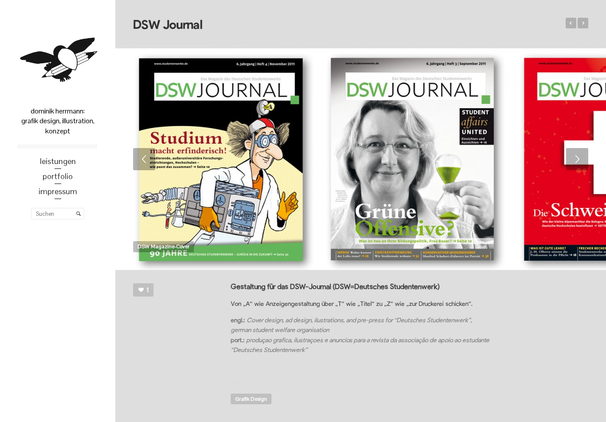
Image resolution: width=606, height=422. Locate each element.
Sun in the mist (571, 23)
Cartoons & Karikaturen (583, 23)
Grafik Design (251, 398)
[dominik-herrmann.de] (58, 58)
